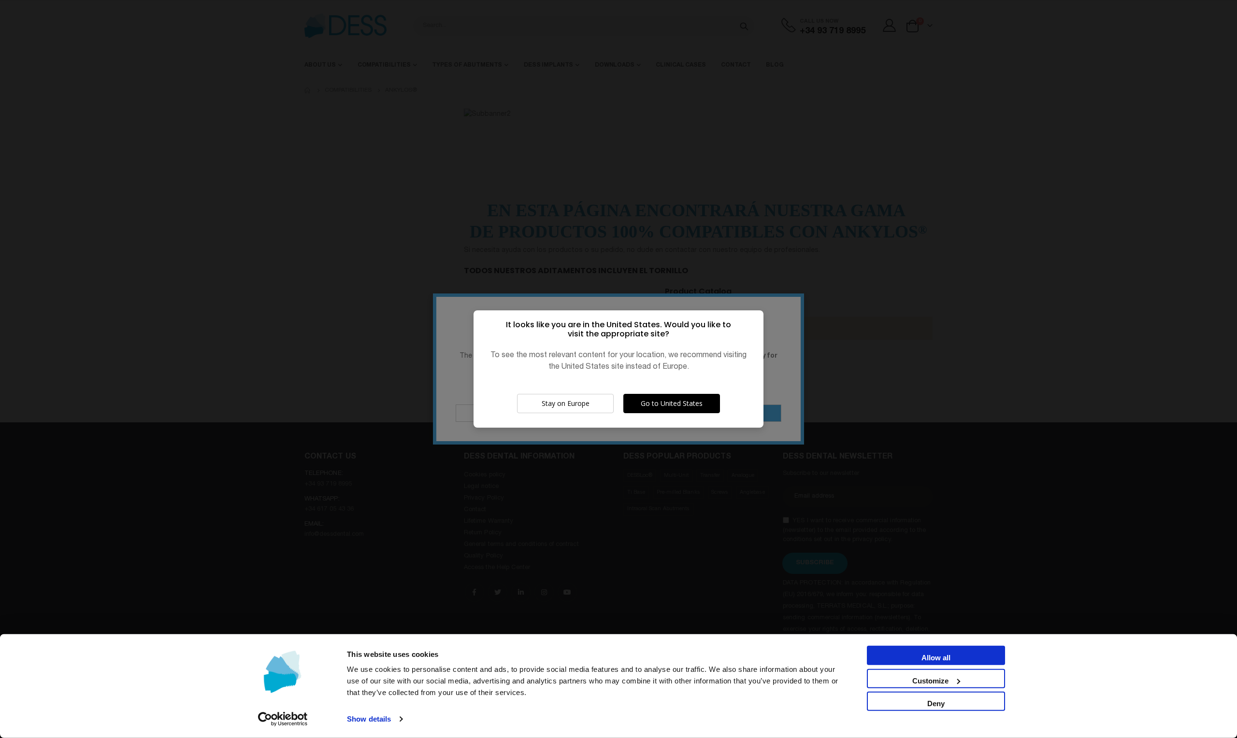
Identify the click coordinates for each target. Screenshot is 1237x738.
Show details (369, 719)
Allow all (935, 658)
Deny (936, 703)
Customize (930, 680)
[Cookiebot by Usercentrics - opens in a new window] (283, 719)
